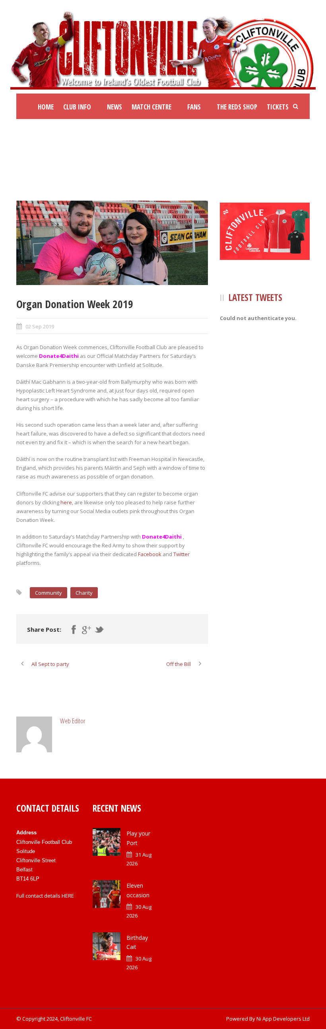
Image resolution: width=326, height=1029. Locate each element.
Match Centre (151, 106)
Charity (84, 592)
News (114, 106)
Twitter (181, 554)
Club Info (77, 106)
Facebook (149, 554)
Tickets (278, 106)
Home (46, 106)
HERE (68, 895)
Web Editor (72, 720)
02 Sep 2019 (39, 326)
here (66, 502)
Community (48, 592)
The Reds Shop (237, 106)
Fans (194, 106)
